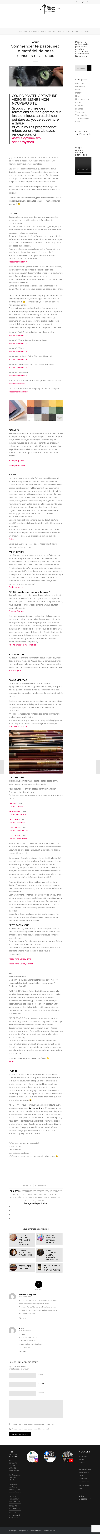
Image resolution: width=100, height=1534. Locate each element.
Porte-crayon (15, 670)
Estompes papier (17, 460)
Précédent (14, 1171)
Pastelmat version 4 (18, 359)
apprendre (27, 1191)
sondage (79, 108)
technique (41, 1201)
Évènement (80, 86)
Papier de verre (16, 587)
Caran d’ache (14, 835)
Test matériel (81, 115)
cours (29, 1194)
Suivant (57, 1171)
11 (42, 1176)
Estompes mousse (17, 465)
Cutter (12, 539)
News (77, 96)
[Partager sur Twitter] (12, 1210)
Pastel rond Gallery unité (20, 959)
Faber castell (14, 811)
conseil (21, 1194)
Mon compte (80, 2)
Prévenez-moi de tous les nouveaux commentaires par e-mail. (33, 1424)
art (34, 1191)
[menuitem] (80, 1)
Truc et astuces (82, 118)
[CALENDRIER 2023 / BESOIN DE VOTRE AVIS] (2, 767)
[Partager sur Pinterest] (12, 1214)
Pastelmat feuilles (17, 383)
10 (40, 1176)
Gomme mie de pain (18, 726)
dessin (31, 1197)
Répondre (22, 1318)
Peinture (79, 105)
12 (44, 1176)
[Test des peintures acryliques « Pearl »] (98, 767)
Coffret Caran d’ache (18, 838)
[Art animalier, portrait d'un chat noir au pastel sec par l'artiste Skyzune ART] (36, 76)
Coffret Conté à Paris (18, 830)
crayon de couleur (42, 1194)
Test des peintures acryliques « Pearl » (14, 1477)
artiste (40, 1191)
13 (46, 1176)
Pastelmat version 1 (18, 335)
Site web (41, 1393)
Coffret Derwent (16, 806)
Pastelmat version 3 (18, 351)
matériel (39, 1197)
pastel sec (56, 1197)
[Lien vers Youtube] (89, 1530)
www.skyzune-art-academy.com (26, 140)
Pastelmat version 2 (18, 343)
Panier (89, 2)
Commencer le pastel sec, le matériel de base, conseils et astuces (15, 1488)
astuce (48, 1191)
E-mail (41, 1384)
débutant (22, 1197)
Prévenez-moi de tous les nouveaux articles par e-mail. (30, 1429)
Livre (77, 89)
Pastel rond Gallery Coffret (21, 963)
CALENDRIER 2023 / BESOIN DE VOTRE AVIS (14, 1498)
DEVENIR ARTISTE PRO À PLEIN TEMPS (14, 1515)
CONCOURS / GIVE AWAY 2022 (15, 1507)
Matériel (36, 42)
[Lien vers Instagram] (82, 1530)
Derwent (13, 803)
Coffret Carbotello (17, 822)
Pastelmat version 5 (18, 367)
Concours (79, 83)
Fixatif (11, 1061)
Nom (41, 1375)
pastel (47, 1197)
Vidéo (77, 121)
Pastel (78, 102)
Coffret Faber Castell (18, 814)
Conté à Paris (15, 827)
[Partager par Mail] (12, 1218)
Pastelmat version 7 (18, 261)
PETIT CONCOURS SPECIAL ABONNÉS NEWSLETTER (14, 1465)
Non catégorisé (82, 99)
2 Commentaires (41, 1185)
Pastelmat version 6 (18, 375)
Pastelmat (30, 1201)
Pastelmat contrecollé (18, 391)
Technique (80, 112)
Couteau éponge (16, 611)
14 (48, 1176)
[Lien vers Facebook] (78, 1530)
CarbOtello (14, 819)
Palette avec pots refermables (22, 644)
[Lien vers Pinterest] (86, 1530)
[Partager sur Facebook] (12, 1206)
